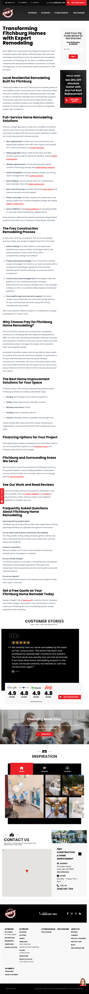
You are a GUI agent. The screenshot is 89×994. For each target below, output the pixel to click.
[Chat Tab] (44, 497)
